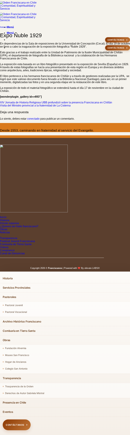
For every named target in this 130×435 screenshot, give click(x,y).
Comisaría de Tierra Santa (15, 244)
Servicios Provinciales (16, 287)
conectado (33, 118)
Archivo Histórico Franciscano (22, 321)
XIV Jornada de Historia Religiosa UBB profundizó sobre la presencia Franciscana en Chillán (56, 102)
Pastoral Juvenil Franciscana (17, 241)
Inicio (3, 217)
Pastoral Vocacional (16, 311)
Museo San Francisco (17, 355)
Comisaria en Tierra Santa (19, 330)
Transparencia (8, 238)
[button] (10, 27)
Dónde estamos (9, 223)
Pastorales (9, 297)
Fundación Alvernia (15, 348)
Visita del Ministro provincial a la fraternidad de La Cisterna (35, 105)
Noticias (3, 27)
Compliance (7, 250)
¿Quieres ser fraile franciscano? (19, 226)
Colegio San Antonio (16, 368)
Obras (3, 229)
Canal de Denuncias (12, 253)
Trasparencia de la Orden (19, 386)
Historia (4, 220)
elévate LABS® (92, 268)
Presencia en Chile (14, 402)
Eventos (8, 412)
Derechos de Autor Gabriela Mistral (24, 393)
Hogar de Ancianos (15, 361)
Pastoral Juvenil (14, 305)
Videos (4, 247)
